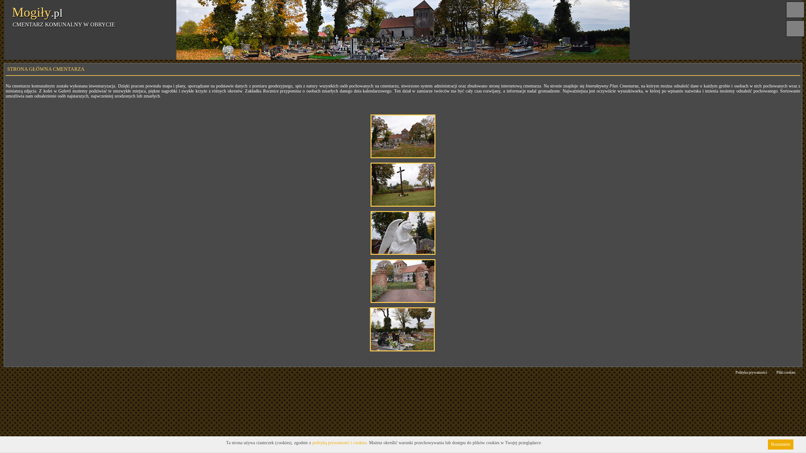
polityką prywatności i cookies (339, 442)
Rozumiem (780, 444)
